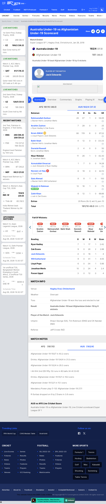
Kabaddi (96, 465)
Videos (72, 16)
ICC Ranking (25, 472)
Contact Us (92, 490)
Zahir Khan (36, 193)
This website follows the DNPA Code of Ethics (34, 495)
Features (82, 16)
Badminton (72, 10)
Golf (62, 10)
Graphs (78, 99)
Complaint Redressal (66, 490)
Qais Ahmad (37, 178)
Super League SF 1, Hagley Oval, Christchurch (51, 42)
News (54, 16)
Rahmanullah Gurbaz (41, 118)
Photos (63, 16)
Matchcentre (44, 472)
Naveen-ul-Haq (39, 171)
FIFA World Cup (10, 433)
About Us (17, 490)
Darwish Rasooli (38, 148)
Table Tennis (81, 477)
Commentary (66, 99)
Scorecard (39, 99)
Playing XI (89, 99)
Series (25, 16)
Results (46, 16)
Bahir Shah (36, 141)
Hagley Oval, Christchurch (62, 289)
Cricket (7, 10)
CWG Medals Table (27, 433)
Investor (51, 490)
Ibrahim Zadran (38, 125)
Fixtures (36, 16)
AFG (47, 107)
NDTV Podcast (30, 10)
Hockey (78, 458)
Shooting (79, 471)
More (99, 16)
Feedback (28, 490)
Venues (7, 472)
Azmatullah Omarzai (40, 163)
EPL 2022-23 (60, 451)
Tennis (54, 10)
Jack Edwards (37, 254)
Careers (81, 490)
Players (23, 468)
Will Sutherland (38, 259)
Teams (91, 16)
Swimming (92, 471)
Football (16, 10)
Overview (52, 99)
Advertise (6, 490)
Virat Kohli (43, 433)
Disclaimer (40, 490)
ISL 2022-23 (44, 451)
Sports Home (6, 21)
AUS (87, 107)
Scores (16, 16)
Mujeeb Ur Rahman (40, 186)
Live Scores (9, 451)
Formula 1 (44, 10)
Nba (85, 465)
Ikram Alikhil (38, 133)
